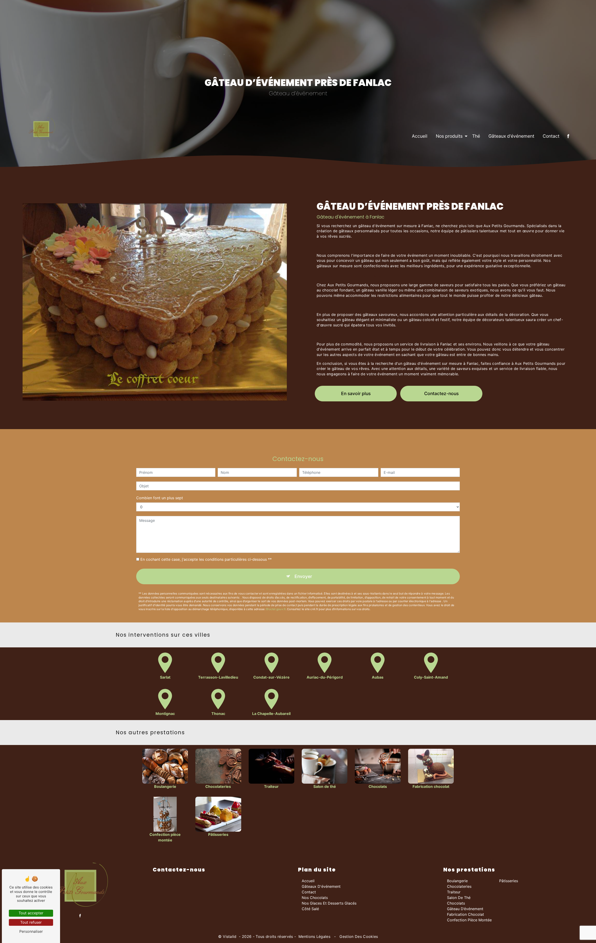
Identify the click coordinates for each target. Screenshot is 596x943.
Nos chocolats (315, 897)
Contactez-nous (441, 393)
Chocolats (456, 903)
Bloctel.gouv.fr (276, 609)
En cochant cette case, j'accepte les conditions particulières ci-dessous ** (206, 559)
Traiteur (454, 892)
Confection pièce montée (469, 920)
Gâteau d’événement (465, 908)
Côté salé (310, 908)
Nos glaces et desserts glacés (329, 903)
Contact (551, 136)
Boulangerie (457, 880)
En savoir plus (356, 393)
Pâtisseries (508, 880)
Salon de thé (459, 897)
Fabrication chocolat (465, 914)
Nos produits (449, 136)
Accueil (419, 136)
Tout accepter (31, 913)
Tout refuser (31, 922)
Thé (476, 136)
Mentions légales (314, 936)
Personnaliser (31, 931)
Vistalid (230, 936)
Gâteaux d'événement (511, 136)
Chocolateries (459, 886)
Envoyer (303, 576)
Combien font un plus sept (159, 497)
